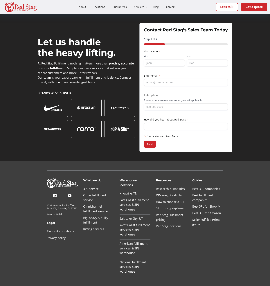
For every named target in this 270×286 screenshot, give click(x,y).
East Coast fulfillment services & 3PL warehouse (134, 204)
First (146, 56)
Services (139, 7)
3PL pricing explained (170, 208)
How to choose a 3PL (170, 202)
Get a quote (254, 7)
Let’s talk (226, 7)
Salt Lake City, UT (131, 219)
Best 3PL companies (206, 189)
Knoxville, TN (128, 193)
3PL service (91, 189)
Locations (99, 7)
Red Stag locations (168, 226)
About (82, 7)
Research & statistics (170, 189)
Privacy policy (56, 238)
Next (150, 144)
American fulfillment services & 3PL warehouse (133, 248)
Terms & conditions (60, 231)
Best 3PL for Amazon (206, 213)
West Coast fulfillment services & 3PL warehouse (135, 229)
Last (189, 56)
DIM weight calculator (171, 195)
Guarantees (119, 7)
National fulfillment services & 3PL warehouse (133, 267)
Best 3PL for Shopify (206, 206)
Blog (156, 7)
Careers (171, 7)
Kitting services (93, 229)
